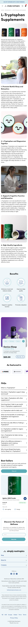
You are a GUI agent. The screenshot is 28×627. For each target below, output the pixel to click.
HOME (2, 10)
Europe (10, 614)
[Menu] (2, 6)
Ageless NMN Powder (9, 498)
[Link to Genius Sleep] (23, 341)
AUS (6, 614)
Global (15, 614)
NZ (2, 614)
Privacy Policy (14, 618)
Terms (24, 614)
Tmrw (20, 614)
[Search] (22, 6)
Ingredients (8, 10)
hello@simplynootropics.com (14, 590)
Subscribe (13, 539)
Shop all (14, 471)
